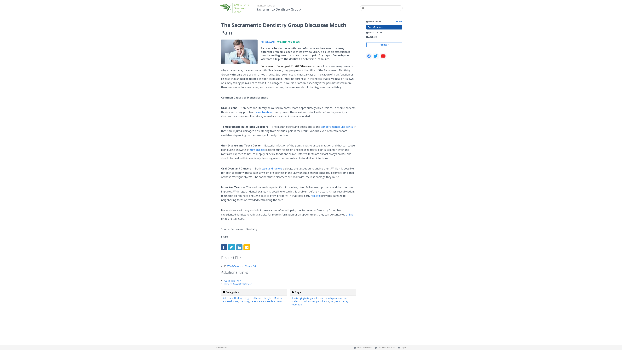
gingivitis (304, 298)
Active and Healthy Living (236, 298)
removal (316, 196)
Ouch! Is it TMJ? (232, 280)
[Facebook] (369, 56)
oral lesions (309, 301)
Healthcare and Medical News (266, 301)
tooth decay (341, 301)
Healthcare (255, 298)
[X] (376, 56)
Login (403, 347)
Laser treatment (264, 112)
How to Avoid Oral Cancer (238, 284)
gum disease (257, 150)
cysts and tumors (272, 168)
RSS (400, 22)
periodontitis (322, 301)
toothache (297, 304)
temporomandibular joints (337, 126)
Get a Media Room (386, 347)
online (349, 214)
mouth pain (331, 298)
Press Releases (375, 27)
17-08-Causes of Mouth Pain (242, 266)
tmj (332, 301)
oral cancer (344, 298)
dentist (295, 298)
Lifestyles (267, 298)
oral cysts (297, 301)
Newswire (221, 347)
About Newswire (364, 347)
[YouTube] (383, 56)
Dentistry (244, 301)
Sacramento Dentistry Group (278, 9)
